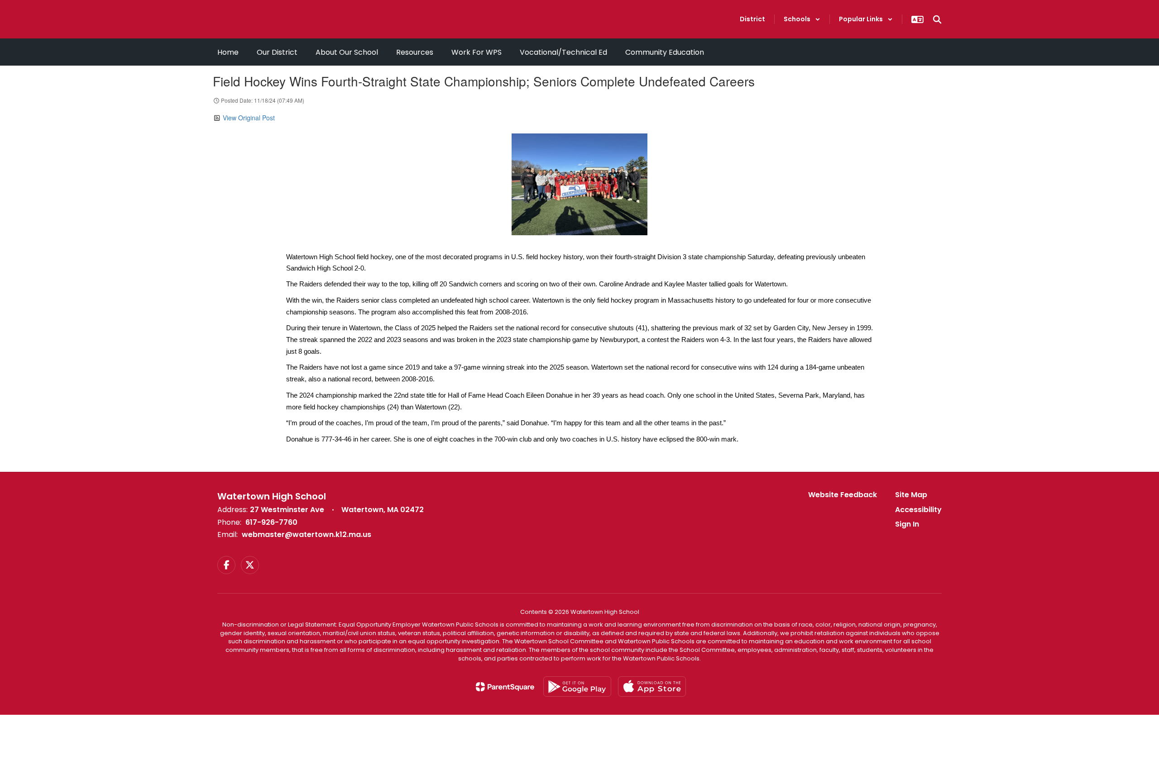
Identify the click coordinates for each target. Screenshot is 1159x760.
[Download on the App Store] (652, 686)
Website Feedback (842, 494)
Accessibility (918, 509)
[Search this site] (937, 19)
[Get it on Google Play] (577, 686)
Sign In (907, 524)
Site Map (911, 494)
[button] (802, 19)
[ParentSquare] (505, 687)
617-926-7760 (271, 522)
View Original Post (249, 117)
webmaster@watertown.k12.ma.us (306, 534)
